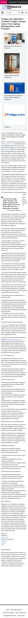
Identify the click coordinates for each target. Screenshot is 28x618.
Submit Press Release (8, 612)
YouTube (3, 543)
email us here (4, 537)
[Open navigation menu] (2, 12)
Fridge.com (7, 149)
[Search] (19, 12)
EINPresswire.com (6, 143)
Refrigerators (4, 325)
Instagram (4, 541)
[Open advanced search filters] (22, 12)
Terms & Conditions (20, 612)
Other (2, 545)
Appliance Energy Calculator (13, 339)
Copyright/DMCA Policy (9, 615)
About (7, 609)
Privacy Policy (21, 615)
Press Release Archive (16, 609)
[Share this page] (26, 12)
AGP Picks (3, 2)
